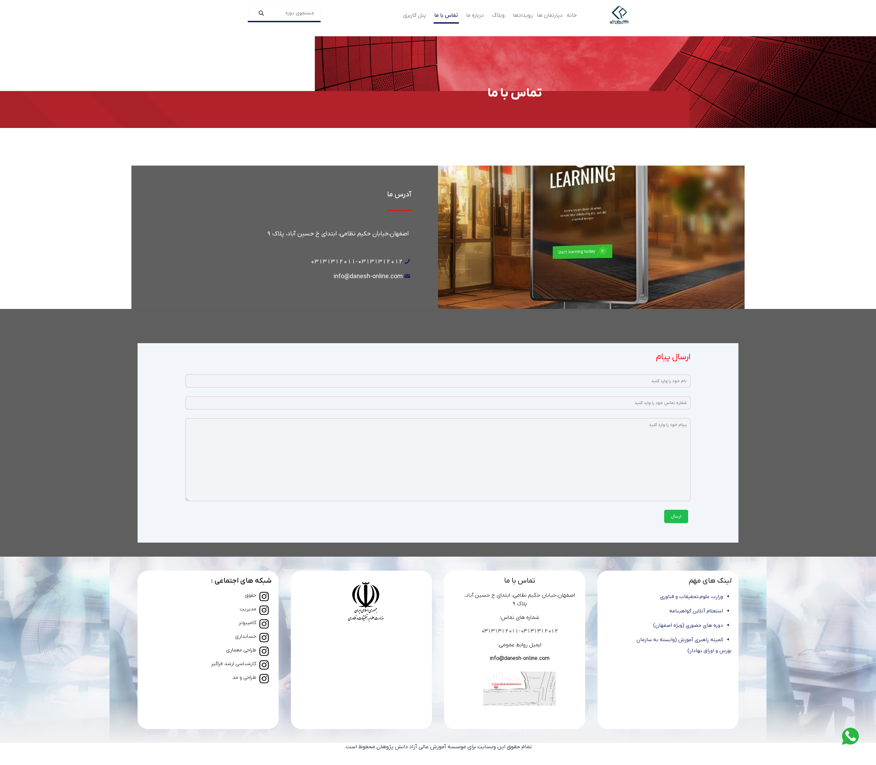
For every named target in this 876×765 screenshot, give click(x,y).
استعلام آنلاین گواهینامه (696, 611)
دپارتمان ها (550, 15)
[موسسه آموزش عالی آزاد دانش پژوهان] (619, 15)
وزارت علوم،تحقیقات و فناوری (691, 596)
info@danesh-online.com (368, 277)
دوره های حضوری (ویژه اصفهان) (688, 625)
